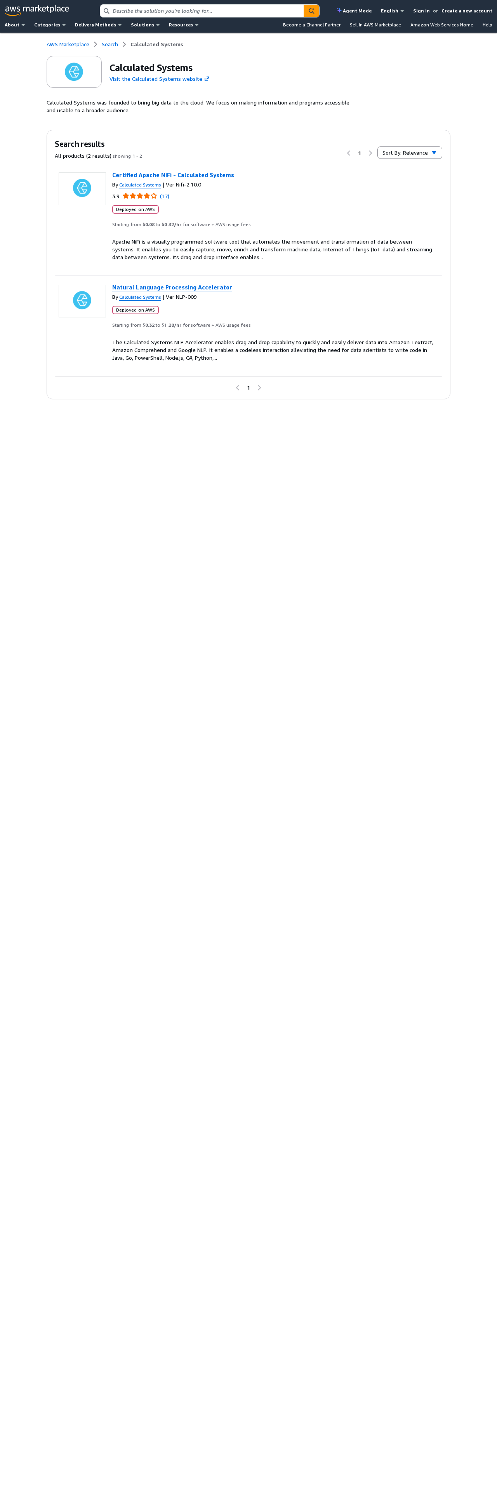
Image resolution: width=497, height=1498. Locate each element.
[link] (156, 44)
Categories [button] (47, 25)
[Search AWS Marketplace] (311, 11)
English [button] (389, 11)
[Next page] (370, 153)
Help (487, 25)
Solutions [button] (142, 25)
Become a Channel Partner (312, 25)
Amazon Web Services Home (441, 25)
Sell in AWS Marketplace (375, 25)
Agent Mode (357, 11)
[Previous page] (349, 153)
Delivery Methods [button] (95, 25)
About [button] (12, 25)
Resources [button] (181, 25)
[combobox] (201, 11)
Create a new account (466, 11)
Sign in (421, 11)
